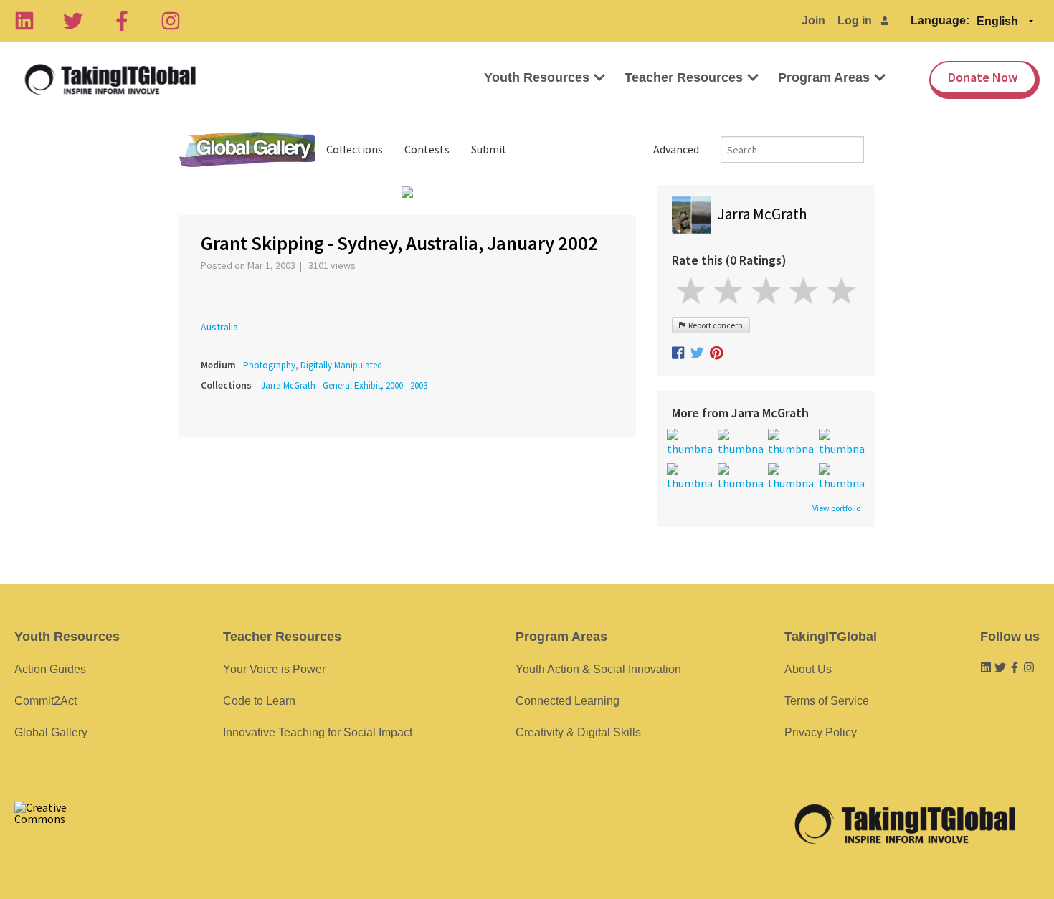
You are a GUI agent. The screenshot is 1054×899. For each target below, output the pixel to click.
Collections (354, 149)
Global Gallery (247, 149)
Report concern (714, 325)
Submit (489, 149)
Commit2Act (45, 701)
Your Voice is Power (274, 669)
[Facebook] (122, 21)
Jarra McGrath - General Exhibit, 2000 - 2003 (344, 385)
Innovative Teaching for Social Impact (317, 732)
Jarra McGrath (762, 214)
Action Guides (50, 669)
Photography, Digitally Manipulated (312, 365)
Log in (854, 20)
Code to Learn (259, 701)
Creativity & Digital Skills (578, 732)
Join (813, 20)
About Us (808, 669)
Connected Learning (567, 701)
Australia (219, 326)
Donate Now (982, 77)
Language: (940, 20)
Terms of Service (826, 701)
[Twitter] (73, 21)
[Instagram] (171, 21)
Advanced (676, 149)
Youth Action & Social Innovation (598, 669)
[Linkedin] (24, 21)
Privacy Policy (820, 732)
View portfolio (836, 508)
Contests (427, 149)
